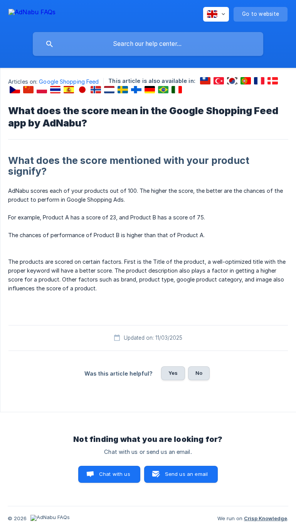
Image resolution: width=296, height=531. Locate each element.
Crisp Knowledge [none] (265, 518)
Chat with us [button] (114, 474)
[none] (32, 13)
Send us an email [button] (186, 474)
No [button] (198, 373)
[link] (205, 80)
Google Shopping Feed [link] (69, 81)
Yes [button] (173, 373)
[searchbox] (148, 44)
